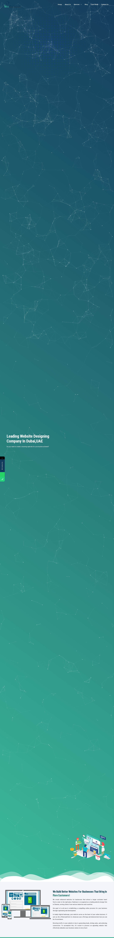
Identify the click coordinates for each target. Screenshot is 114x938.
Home (60, 4)
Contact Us (104, 4)
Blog (86, 4)
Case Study (94, 4)
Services (77, 4)
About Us (68, 4)
